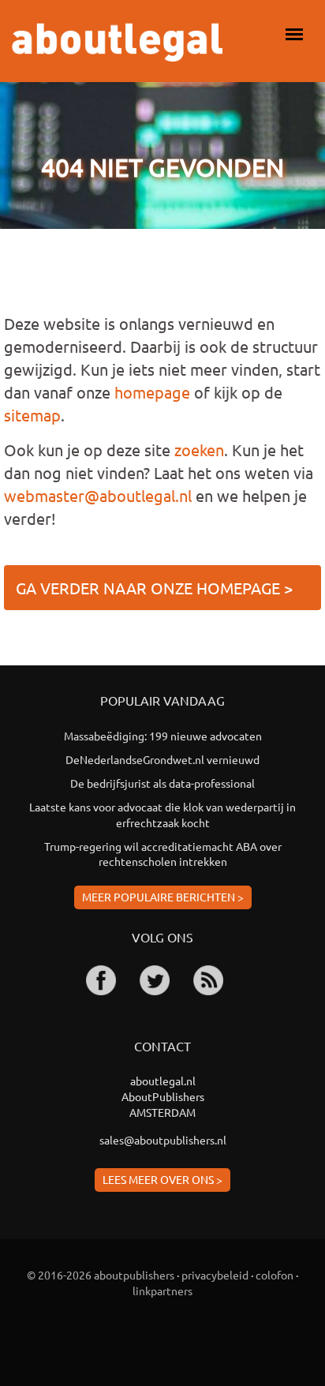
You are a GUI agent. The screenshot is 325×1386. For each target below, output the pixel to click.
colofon (274, 1275)
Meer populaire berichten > (163, 897)
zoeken (199, 449)
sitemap (32, 415)
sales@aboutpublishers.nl (162, 1140)
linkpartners (162, 1290)
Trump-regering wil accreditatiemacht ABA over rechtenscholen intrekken (163, 854)
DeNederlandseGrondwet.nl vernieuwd (162, 759)
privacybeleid (214, 1275)
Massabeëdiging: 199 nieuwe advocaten (163, 736)
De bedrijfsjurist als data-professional (162, 783)
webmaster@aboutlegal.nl (98, 495)
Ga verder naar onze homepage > (154, 587)
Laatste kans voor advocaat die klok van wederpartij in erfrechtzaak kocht (162, 815)
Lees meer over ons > (162, 1179)
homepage (152, 392)
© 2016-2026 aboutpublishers (100, 1275)
